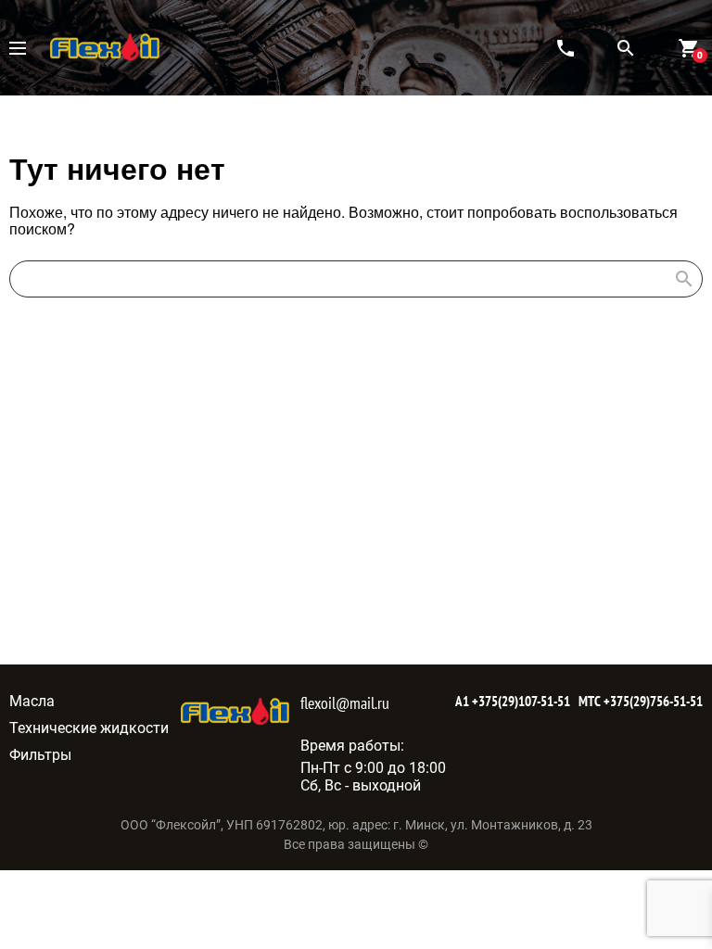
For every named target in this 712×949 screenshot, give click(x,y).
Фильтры (40, 755)
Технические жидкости (89, 728)
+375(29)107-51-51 (519, 701)
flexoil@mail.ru (344, 703)
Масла (32, 701)
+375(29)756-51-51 (652, 701)
